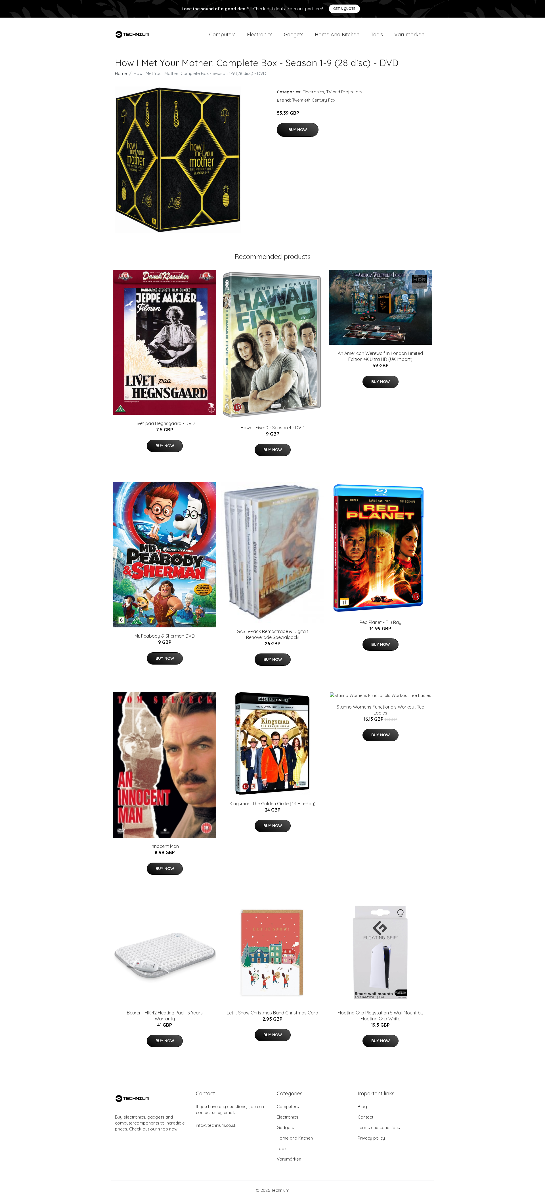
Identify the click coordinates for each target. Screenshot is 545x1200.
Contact (365, 1117)
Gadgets (293, 34)
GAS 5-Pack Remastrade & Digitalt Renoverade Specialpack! (272, 634)
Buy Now (297, 129)
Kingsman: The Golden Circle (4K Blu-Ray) (273, 803)
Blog (362, 1106)
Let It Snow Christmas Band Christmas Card (272, 1013)
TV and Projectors (344, 91)
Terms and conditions (379, 1127)
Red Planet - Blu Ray (380, 622)
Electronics (259, 34)
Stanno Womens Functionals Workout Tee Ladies (380, 710)
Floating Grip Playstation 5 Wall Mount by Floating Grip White (380, 1016)
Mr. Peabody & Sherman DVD (165, 636)
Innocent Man (165, 846)
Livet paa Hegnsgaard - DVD (165, 423)
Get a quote (344, 9)
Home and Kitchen (337, 34)
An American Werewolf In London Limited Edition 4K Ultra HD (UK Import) (380, 356)
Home (121, 73)
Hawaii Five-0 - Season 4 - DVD (272, 427)
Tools (377, 34)
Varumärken (409, 34)
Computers (222, 34)
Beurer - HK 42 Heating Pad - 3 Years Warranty (165, 1016)
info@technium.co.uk (216, 1125)
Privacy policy (371, 1138)
